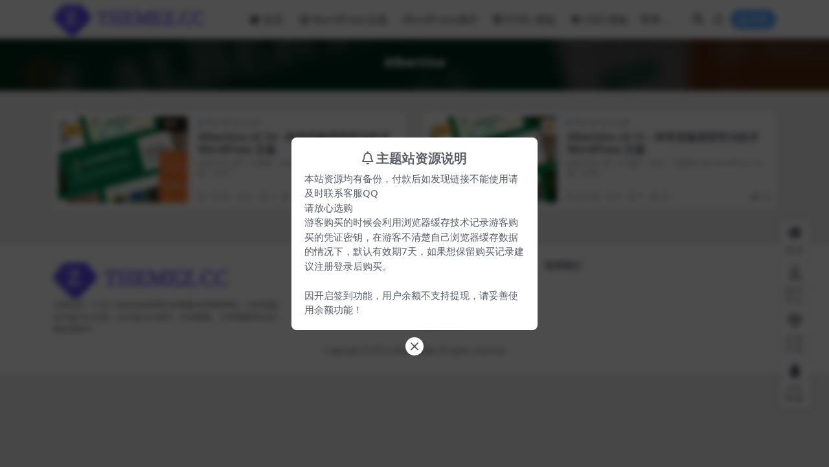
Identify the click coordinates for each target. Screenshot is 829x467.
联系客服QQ (351, 192)
